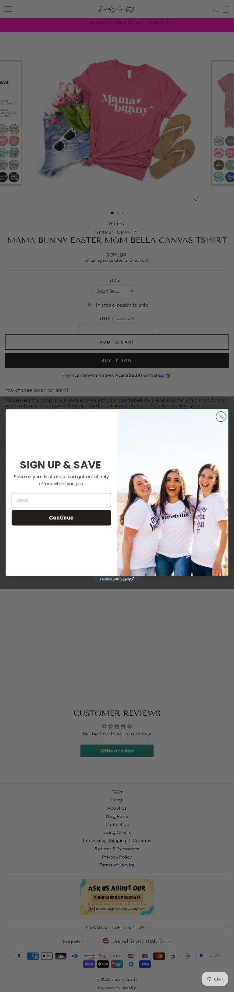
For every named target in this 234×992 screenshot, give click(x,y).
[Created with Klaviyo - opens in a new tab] (117, 579)
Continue (61, 517)
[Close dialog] (221, 417)
